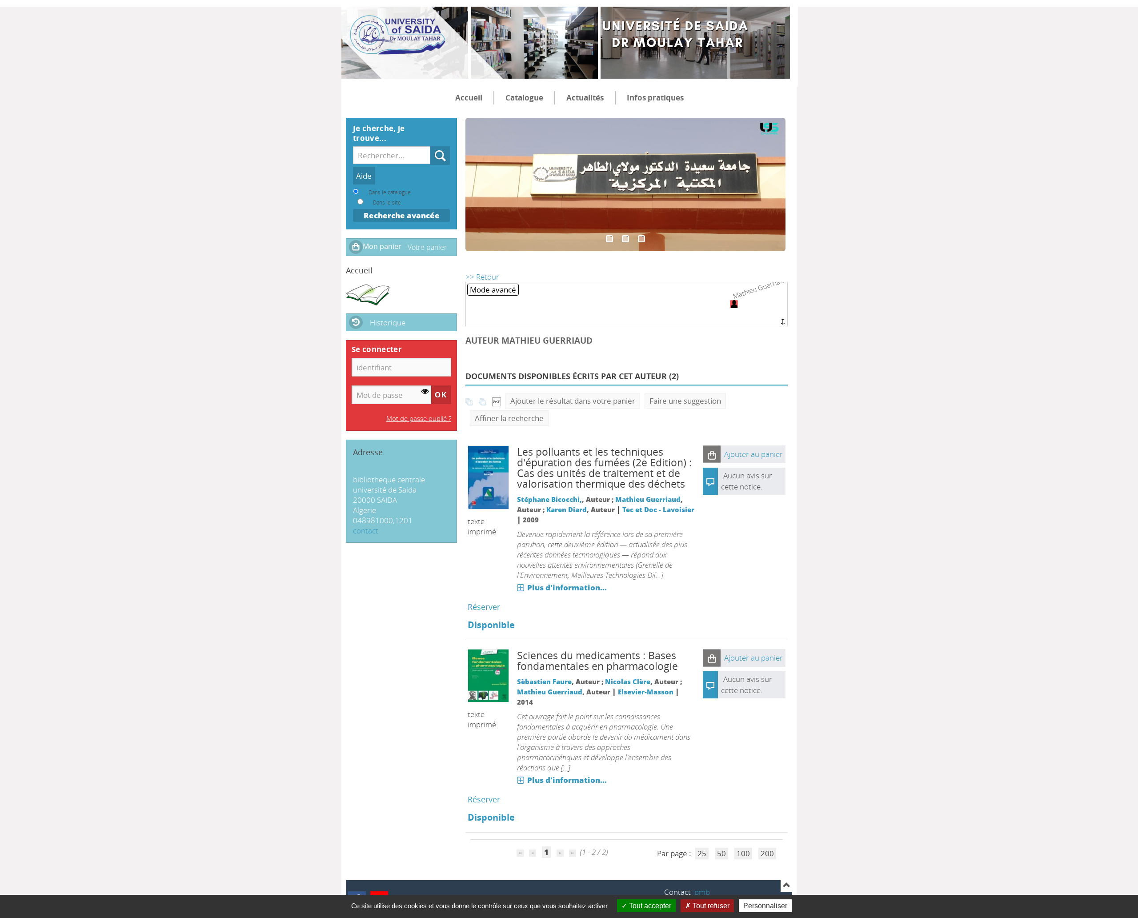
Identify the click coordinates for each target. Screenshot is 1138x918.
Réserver (484, 606)
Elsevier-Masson (645, 691)
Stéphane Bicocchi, (549, 499)
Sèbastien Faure (544, 681)
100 (743, 853)
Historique (387, 322)
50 (721, 853)
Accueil (468, 97)
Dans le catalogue (390, 192)
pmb (702, 892)
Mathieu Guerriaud (648, 499)
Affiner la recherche (509, 418)
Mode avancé (493, 290)
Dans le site (387, 202)
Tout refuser (710, 906)
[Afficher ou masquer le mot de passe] (425, 391)
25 (701, 853)
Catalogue (524, 97)
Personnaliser (765, 906)
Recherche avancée (402, 215)
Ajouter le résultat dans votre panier (572, 401)
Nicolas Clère (627, 681)
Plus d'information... (567, 587)
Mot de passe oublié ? (418, 418)
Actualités (585, 97)
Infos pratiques (655, 97)
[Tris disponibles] (496, 401)
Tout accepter (649, 906)
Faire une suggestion (685, 401)
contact (365, 530)
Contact (677, 892)
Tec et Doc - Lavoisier (658, 509)
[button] (712, 454)
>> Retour (482, 277)
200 (767, 853)
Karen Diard (566, 509)
